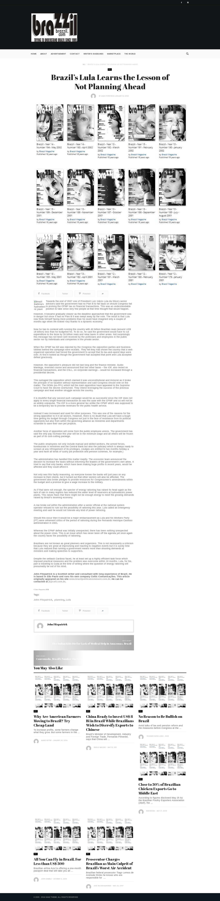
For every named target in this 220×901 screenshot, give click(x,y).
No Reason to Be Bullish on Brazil (160, 718)
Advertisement (58, 54)
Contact (75, 54)
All (84, 64)
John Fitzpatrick (108, 96)
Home (34, 54)
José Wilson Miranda (102, 886)
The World (130, 54)
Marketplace (114, 54)
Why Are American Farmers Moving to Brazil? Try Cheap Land (57, 721)
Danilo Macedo (100, 747)
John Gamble (46, 879)
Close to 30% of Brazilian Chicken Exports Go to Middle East (160, 788)
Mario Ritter (46, 740)
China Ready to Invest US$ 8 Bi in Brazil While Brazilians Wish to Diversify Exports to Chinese (110, 723)
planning (59, 600)
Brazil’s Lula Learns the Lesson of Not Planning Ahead (113, 64)
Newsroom (150, 811)
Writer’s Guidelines (93, 54)
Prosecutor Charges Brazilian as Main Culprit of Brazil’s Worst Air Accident (109, 863)
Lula (68, 600)
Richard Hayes (153, 736)
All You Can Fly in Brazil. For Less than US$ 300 (57, 861)
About (43, 54)
